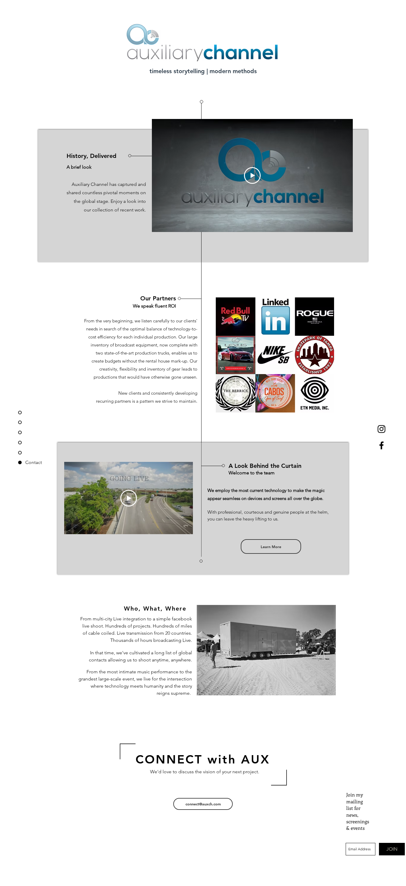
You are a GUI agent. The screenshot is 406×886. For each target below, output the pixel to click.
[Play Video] (252, 175)
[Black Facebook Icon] (381, 445)
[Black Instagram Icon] (381, 429)
